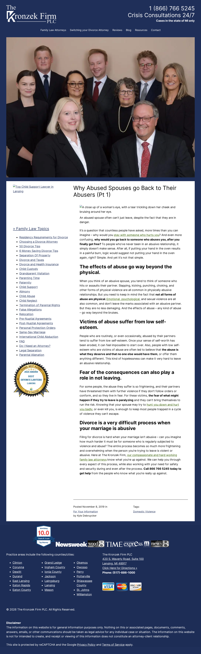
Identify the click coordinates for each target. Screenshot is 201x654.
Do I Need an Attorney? (34, 346)
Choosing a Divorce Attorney (38, 241)
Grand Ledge (53, 562)
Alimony (24, 291)
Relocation (26, 314)
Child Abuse (27, 296)
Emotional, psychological (123, 299)
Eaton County (22, 589)
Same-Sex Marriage (32, 332)
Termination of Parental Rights (39, 305)
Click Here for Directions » (119, 568)
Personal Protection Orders (37, 327)
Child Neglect (28, 300)
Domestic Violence (144, 511)
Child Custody (28, 269)
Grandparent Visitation (34, 273)
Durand (17, 576)
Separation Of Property (34, 255)
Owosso (82, 567)
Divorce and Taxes (31, 260)
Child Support (28, 287)
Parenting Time (29, 278)
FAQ (22, 341)
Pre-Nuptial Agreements (35, 318)
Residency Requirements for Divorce (43, 237)
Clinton (17, 562)
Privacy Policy (86, 644)
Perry (80, 571)
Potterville (83, 576)
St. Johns (83, 589)
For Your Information (85, 511)
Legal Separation (30, 350)
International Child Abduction (38, 336)
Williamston (84, 594)
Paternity (25, 282)
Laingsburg (52, 581)
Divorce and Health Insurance (39, 264)
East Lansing (21, 581)
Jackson (50, 576)
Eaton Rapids (21, 585)
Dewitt (17, 571)
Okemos (82, 562)
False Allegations (30, 309)
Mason (49, 589)
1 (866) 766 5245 (172, 8)
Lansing (50, 585)
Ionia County (53, 571)
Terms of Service (113, 644)
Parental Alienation (31, 354)
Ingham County (55, 567)
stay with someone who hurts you (136, 235)
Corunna (18, 567)
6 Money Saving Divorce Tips (38, 250)
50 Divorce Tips (29, 246)
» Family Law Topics (31, 228)
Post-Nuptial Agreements (36, 323)
